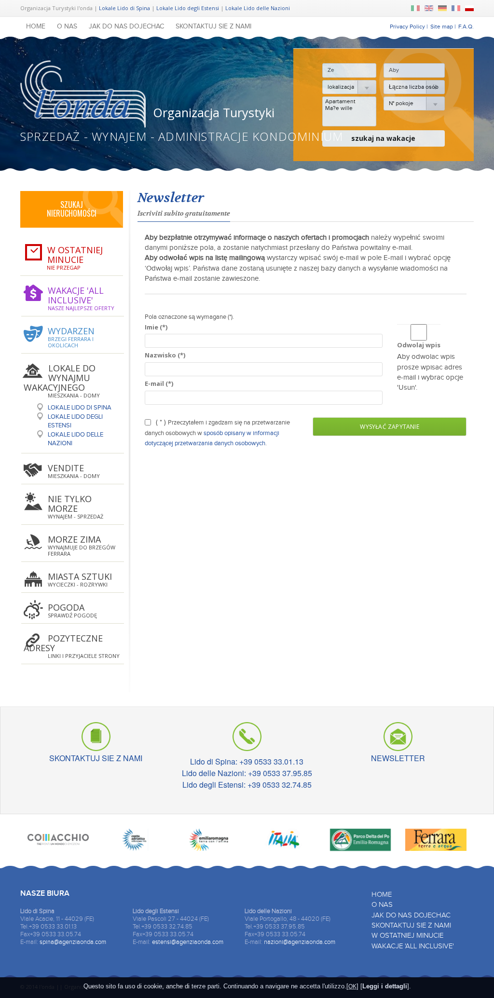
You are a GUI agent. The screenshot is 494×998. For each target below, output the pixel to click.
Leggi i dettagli (384, 986)
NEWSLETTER (398, 756)
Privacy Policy (407, 26)
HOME (35, 26)
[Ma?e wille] (349, 108)
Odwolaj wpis (418, 345)
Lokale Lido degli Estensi (187, 8)
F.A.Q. (466, 26)
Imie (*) (156, 327)
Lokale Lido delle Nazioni (257, 8)
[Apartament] (349, 101)
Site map (441, 26)
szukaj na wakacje (383, 138)
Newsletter (170, 198)
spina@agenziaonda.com (73, 942)
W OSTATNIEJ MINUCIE (407, 935)
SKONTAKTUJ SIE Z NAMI (213, 26)
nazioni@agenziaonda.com (299, 942)
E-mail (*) (159, 383)
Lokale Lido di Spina (124, 8)
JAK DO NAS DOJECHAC (126, 26)
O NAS (67, 26)
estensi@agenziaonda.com (187, 942)
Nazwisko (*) (165, 355)
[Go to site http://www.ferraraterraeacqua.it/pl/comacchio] (58, 842)
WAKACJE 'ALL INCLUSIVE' (412, 946)
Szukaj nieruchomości (71, 209)
